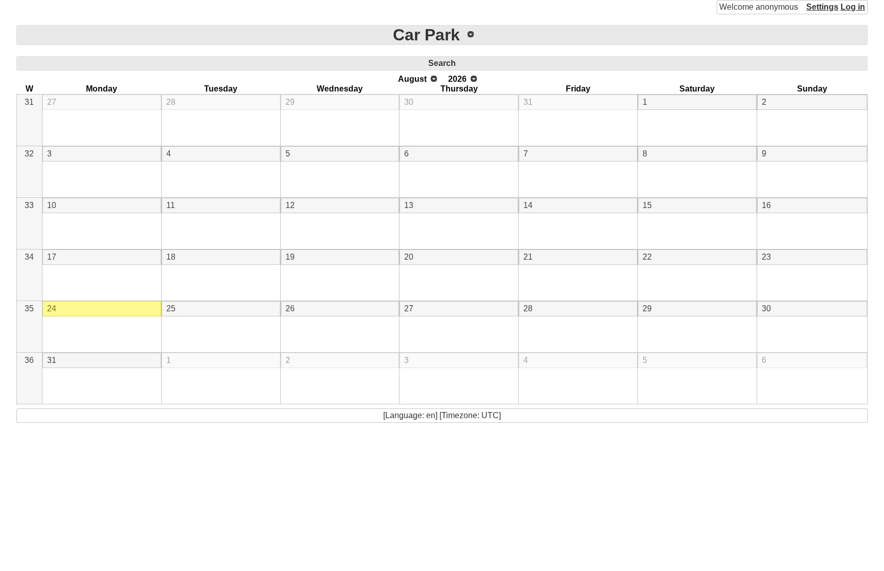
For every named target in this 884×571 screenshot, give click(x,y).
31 (29, 102)
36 (29, 360)
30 (408, 102)
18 (170, 257)
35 (29, 308)
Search (442, 63)
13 (408, 205)
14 (528, 205)
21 (528, 257)
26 (290, 308)
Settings (822, 7)
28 (170, 102)
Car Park (426, 35)
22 (647, 257)
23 (766, 257)
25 (170, 308)
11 (170, 205)
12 (290, 205)
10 (51, 205)
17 (51, 257)
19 (290, 257)
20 (408, 257)
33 (29, 205)
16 (766, 205)
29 (290, 102)
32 (29, 153)
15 (647, 205)
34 (29, 257)
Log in (853, 7)
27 (51, 102)
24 (51, 308)
